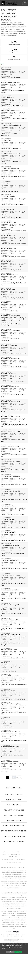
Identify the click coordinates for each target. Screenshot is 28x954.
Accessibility (16, 852)
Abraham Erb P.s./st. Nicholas (9, 345)
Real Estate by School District (14, 826)
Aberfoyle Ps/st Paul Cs (7, 209)
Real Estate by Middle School (14, 836)
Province (17, 934)
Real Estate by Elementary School (14, 831)
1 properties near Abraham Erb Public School (13, 382)
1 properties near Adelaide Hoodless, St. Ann (13, 527)
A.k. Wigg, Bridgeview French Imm (10, 110)
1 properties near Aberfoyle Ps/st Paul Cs (12, 217)
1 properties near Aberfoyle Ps (9, 191)
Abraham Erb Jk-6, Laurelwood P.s (10, 315)
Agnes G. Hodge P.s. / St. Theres (10, 545)
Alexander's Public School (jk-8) (10, 676)
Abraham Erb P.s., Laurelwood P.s (10, 330)
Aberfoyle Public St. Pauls (8, 289)
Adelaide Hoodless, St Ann (8, 506)
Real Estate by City (14, 805)
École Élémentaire (6, 69)
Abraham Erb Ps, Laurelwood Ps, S (10, 358)
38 (17, 777)
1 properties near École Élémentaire (11, 77)
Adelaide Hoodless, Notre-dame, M (10, 461)
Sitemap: (2, 934)
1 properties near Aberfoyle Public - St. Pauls (13, 230)
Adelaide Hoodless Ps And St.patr (10, 431)
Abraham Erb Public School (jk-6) (10, 386)
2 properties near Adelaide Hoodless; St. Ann (13, 540)
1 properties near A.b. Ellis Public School (12, 105)
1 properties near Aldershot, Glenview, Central (13, 658)
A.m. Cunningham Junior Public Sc (10, 153)
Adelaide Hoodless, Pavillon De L (10, 476)
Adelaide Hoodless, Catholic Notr (10, 446)
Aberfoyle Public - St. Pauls (8, 222)
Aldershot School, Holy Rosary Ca (10, 635)
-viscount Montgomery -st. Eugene (10, 82)
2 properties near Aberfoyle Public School (12, 270)
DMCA (4, 854)
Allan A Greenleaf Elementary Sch (10, 732)
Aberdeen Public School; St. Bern (10, 168)
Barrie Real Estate (10, 934)
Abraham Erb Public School (8, 373)
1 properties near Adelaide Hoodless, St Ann (13, 514)
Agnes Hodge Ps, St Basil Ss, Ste (10, 560)
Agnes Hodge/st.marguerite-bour (10, 590)
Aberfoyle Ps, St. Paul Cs (8, 196)
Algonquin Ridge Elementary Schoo (11, 704)
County (23, 934)
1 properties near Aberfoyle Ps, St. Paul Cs (12, 204)
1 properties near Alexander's (9, 671)
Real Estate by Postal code (14, 810)
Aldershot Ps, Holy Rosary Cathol (10, 620)
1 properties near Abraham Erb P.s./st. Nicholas (14, 354)
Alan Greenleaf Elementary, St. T (10, 605)
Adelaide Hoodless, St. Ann (8, 519)
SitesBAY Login (13, 856)
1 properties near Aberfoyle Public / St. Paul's (13, 243)
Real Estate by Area (14, 820)
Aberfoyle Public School (7, 261)
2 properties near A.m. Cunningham (11, 148)
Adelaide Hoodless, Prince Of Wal (10, 491)
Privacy (5, 852)
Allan (2, 719)
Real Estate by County (14, 799)
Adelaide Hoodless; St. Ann (8, 532)
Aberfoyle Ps (4, 183)
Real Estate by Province (14, 794)
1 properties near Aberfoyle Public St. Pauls (13, 298)
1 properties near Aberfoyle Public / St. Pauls (13, 257)
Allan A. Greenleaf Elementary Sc (10, 761)
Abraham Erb (4, 302)
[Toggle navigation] (24, 3)
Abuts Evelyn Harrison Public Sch (10, 416)
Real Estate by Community (14, 815)
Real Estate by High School (14, 841)
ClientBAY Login (15, 854)
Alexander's (4, 663)
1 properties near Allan (7, 727)
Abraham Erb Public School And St (10, 401)
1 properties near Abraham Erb (9, 311)
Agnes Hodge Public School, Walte (10, 575)
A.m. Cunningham (6, 140)
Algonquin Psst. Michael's (8, 691)
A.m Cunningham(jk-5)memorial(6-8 (11, 125)
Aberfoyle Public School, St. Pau (10, 274)
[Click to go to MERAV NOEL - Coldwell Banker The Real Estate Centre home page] (10, 3)
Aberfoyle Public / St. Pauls (8, 248)
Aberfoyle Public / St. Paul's (8, 235)
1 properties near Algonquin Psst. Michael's (13, 699)
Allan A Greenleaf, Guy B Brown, (10, 747)
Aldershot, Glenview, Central (9, 649)
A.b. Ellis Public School (7, 97)
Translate (15, 942)
